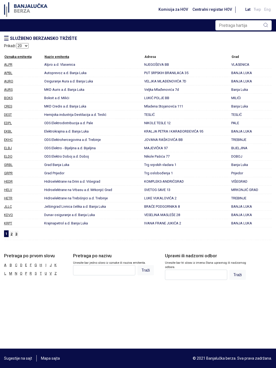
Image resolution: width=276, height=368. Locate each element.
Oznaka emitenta (18, 57)
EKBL (8, 131)
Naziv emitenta (56, 57)
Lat (247, 9)
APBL (8, 73)
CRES (8, 106)
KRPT (8, 223)
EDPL (8, 123)
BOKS (8, 98)
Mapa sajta (50, 358)
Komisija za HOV (173, 9)
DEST (8, 115)
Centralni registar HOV (212, 9)
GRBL (8, 165)
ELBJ (8, 148)
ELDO (8, 156)
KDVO (8, 215)
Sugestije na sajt (18, 358)
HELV (8, 190)
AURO (8, 81)
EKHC (8, 140)
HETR (8, 198)
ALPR (8, 65)
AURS (8, 90)
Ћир (257, 9)
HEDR (8, 181)
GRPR (8, 173)
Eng (267, 9)
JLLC (8, 206)
